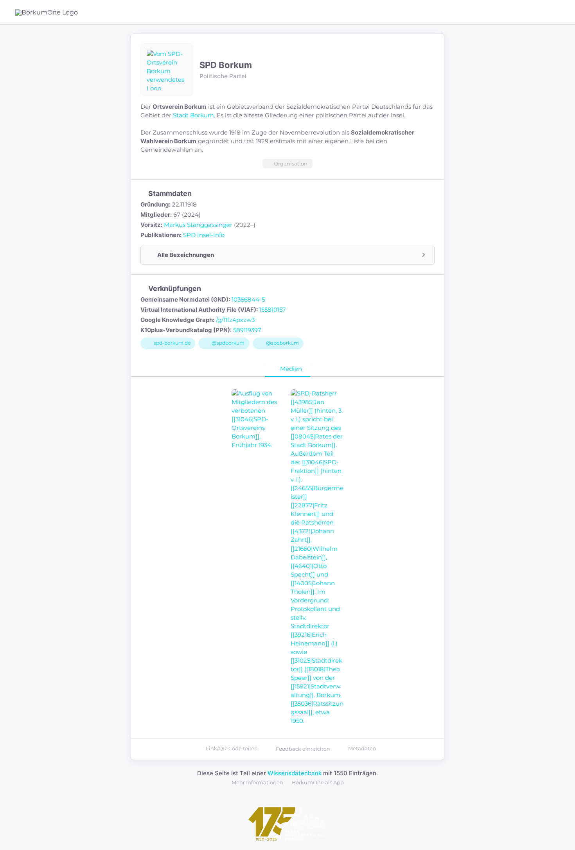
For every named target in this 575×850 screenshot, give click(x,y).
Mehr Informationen (257, 782)
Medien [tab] (291, 368)
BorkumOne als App (318, 782)
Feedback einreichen (303, 749)
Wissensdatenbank (295, 773)
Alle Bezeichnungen (185, 255)
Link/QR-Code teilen (232, 748)
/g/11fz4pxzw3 (235, 319)
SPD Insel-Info (204, 235)
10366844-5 (248, 299)
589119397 (247, 330)
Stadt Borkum (193, 115)
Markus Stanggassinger (198, 224)
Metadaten (362, 748)
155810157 (272, 309)
